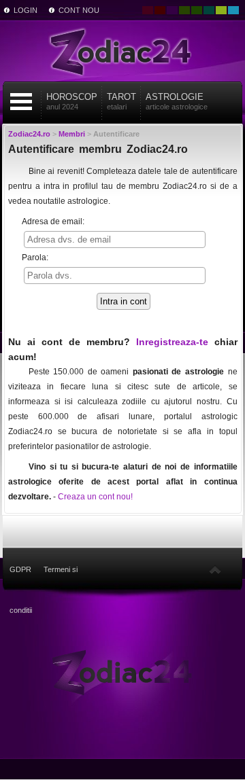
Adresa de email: (53, 221)
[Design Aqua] (233, 10)
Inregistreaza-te (172, 341)
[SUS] (215, 569)
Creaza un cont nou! (95, 496)
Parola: (35, 257)
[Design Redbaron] (159, 10)
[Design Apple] (221, 10)
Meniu (21, 101)
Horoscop (71, 101)
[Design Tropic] (208, 10)
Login (25, 10)
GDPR (20, 569)
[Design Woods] (196, 10)
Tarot (121, 101)
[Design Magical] (172, 10)
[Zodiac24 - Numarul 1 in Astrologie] (122, 51)
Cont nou (79, 10)
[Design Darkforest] (184, 10)
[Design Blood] (147, 10)
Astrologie (177, 101)
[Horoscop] (122, 671)
